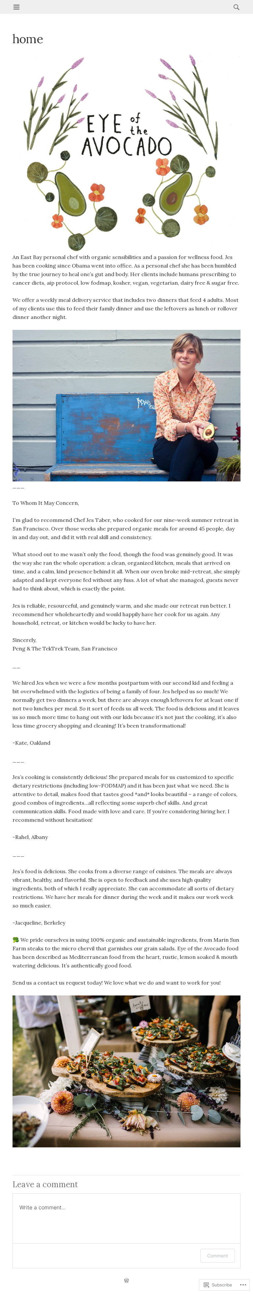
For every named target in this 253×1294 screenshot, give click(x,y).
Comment (217, 1255)
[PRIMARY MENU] (16, 7)
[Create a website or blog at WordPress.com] (126, 1281)
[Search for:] (234, 7)
